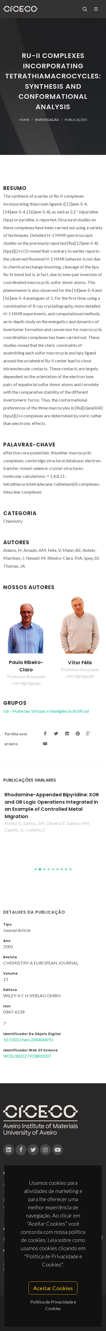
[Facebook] (20, 1149)
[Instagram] (45, 1149)
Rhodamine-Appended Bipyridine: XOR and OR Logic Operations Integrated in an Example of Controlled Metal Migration (52, 805)
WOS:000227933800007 (27, 1055)
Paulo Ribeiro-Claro (26, 666)
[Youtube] (57, 1149)
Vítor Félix (80, 662)
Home (24, 120)
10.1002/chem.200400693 (28, 1039)
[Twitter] (33, 1149)
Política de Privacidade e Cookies (53, 1305)
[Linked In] (8, 1149)
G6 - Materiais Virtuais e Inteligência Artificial (46, 711)
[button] (36, 869)
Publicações (76, 120)
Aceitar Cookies (53, 1288)
